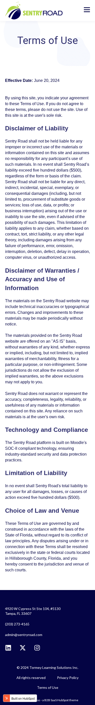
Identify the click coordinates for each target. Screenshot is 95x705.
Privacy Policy (68, 677)
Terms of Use (47, 687)
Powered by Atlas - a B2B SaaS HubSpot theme (47, 700)
